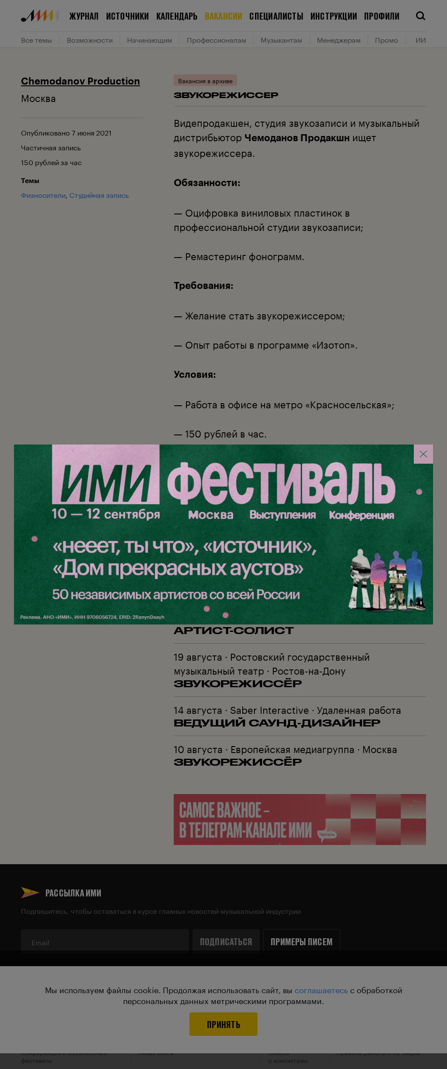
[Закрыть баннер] (423, 454)
